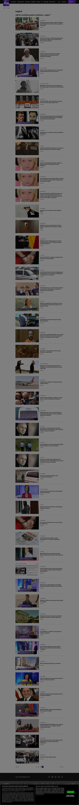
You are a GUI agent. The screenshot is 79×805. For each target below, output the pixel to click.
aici (17, 797)
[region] (39, 794)
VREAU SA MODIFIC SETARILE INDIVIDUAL (70, 796)
